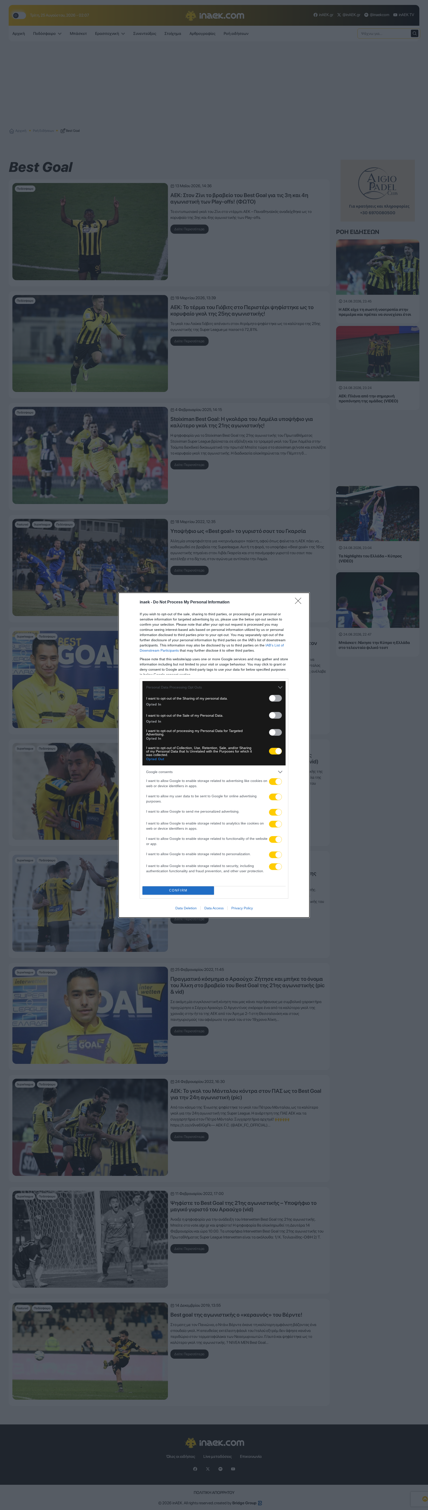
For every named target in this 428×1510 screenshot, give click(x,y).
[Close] (299, 602)
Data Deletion (186, 908)
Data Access (214, 908)
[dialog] (214, 755)
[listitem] (214, 687)
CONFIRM (178, 890)
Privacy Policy (242, 908)
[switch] (275, 698)
